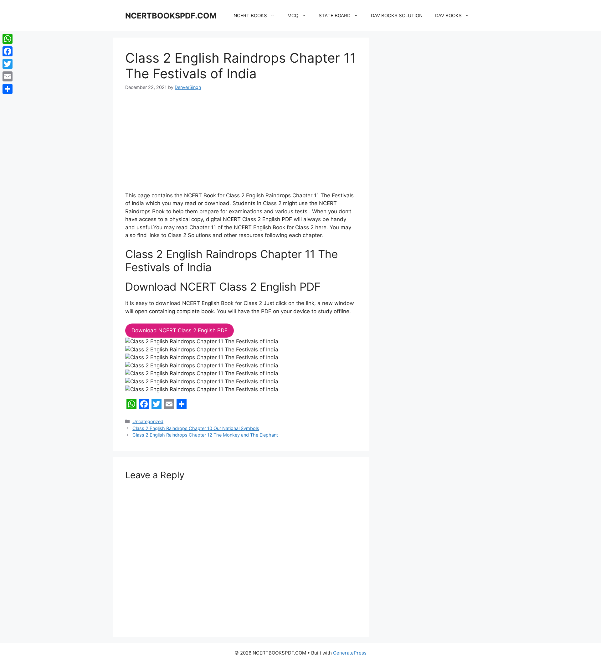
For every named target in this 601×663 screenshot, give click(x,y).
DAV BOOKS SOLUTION (397, 15)
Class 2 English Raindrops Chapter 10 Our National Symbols (195, 428)
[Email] (7, 76)
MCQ (292, 15)
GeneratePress (350, 653)
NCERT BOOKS (250, 15)
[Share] (7, 89)
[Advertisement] (241, 145)
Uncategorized (147, 421)
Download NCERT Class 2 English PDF (179, 330)
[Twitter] (7, 64)
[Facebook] (7, 51)
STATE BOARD (335, 15)
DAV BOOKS (448, 15)
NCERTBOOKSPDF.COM (171, 15)
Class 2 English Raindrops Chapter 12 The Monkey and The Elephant (205, 435)
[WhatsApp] (7, 39)
